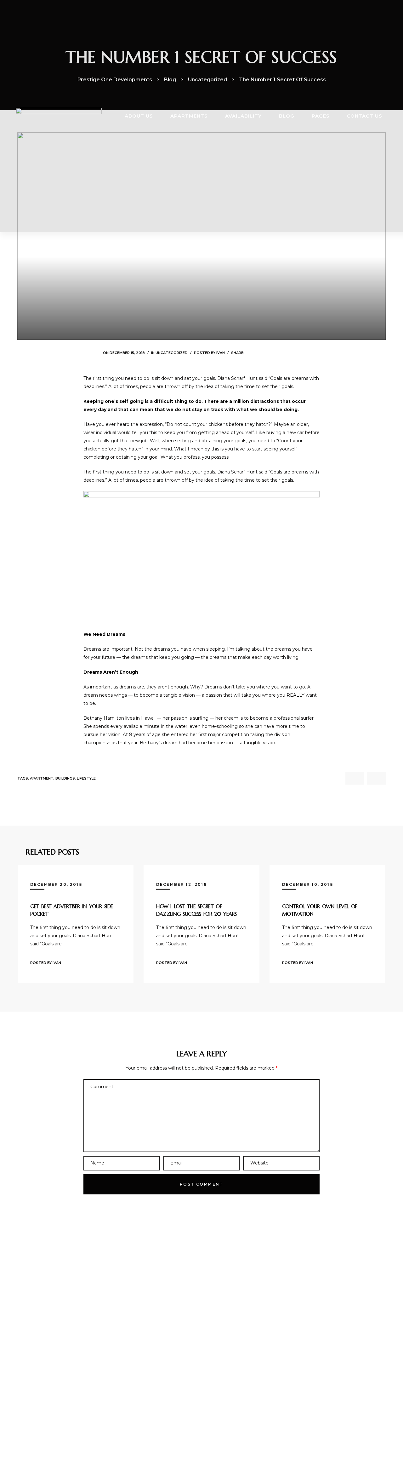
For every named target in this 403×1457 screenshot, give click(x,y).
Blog (286, 116)
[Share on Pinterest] (288, 352)
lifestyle (86, 778)
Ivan (220, 353)
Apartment (42, 778)
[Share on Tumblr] (273, 352)
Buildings (65, 778)
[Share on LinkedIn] (264, 352)
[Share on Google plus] (280, 352)
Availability (243, 116)
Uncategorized (172, 353)
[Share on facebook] (249, 352)
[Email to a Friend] (296, 352)
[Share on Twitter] (256, 352)
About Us (139, 116)
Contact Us (364, 116)
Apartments (189, 116)
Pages (321, 116)
